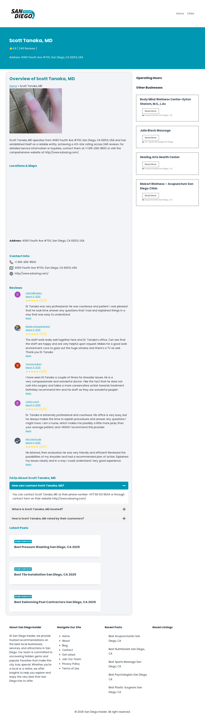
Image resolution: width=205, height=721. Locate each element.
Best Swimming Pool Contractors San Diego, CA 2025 (55, 602)
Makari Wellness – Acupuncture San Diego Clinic (166, 186)
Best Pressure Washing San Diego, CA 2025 (47, 547)
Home (180, 13)
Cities (190, 13)
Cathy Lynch (32, 401)
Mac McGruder (33, 439)
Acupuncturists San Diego (156, 115)
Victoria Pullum (34, 364)
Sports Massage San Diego (160, 141)
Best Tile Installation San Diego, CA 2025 (45, 574)
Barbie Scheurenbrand (38, 326)
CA (171, 115)
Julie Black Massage (155, 130)
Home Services (23, 541)
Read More (152, 111)
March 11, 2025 (33, 296)
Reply (28, 318)
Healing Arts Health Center (160, 157)
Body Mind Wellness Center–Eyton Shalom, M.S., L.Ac (165, 101)
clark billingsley (34, 293)
